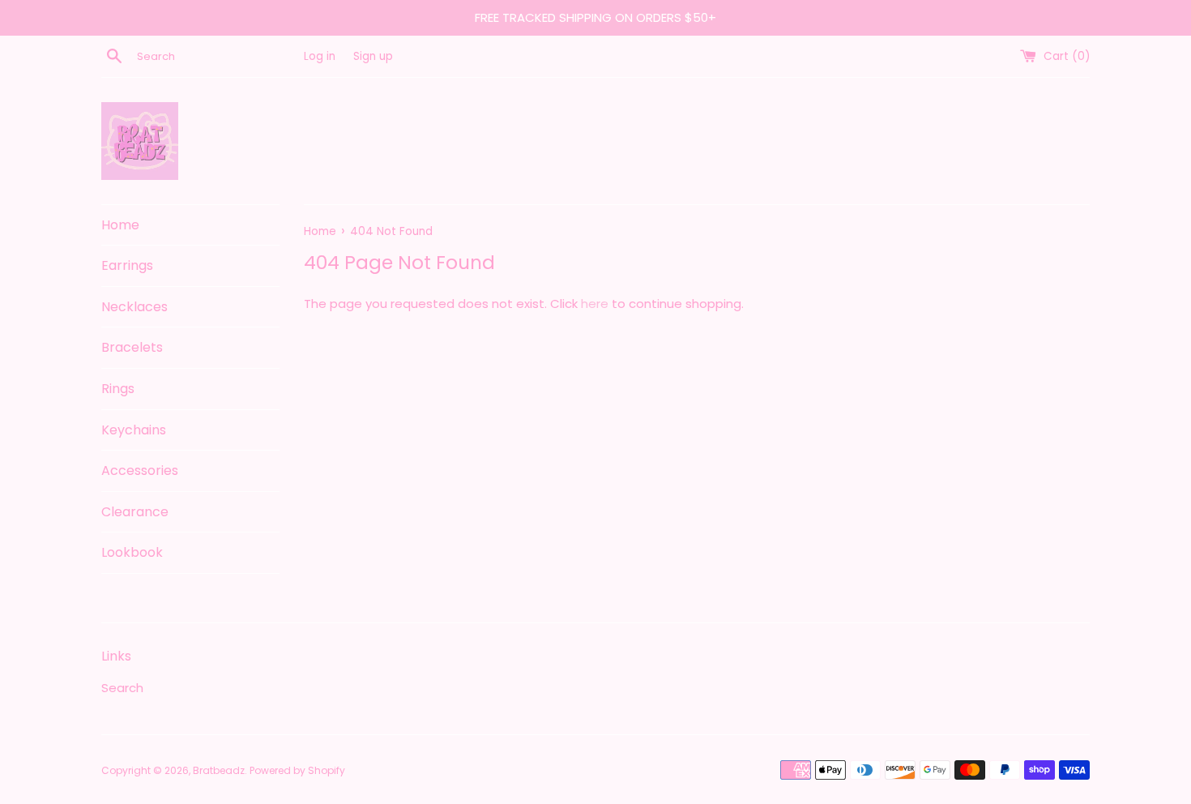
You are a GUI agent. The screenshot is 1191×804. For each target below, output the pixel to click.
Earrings (127, 265)
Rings (117, 388)
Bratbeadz (219, 770)
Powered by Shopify (297, 770)
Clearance (135, 511)
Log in (319, 56)
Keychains (133, 430)
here (594, 303)
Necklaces (134, 306)
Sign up (373, 56)
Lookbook (132, 552)
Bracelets (132, 347)
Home (120, 225)
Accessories (139, 470)
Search (122, 687)
